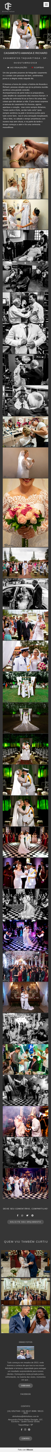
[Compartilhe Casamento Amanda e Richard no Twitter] (27, 1215)
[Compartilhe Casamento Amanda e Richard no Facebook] (18, 1215)
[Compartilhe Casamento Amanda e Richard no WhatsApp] (22, 1215)
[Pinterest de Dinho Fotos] (29, 1429)
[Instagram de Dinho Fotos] (25, 1429)
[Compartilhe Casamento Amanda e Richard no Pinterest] (32, 1215)
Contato (25, 1438)
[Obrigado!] (18, 164)
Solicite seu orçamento (25, 1222)
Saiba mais (25, 1385)
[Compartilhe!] (25, 164)
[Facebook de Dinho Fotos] (21, 1429)
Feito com (25, 1450)
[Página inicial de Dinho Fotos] (8, 7)
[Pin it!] (33, 164)
